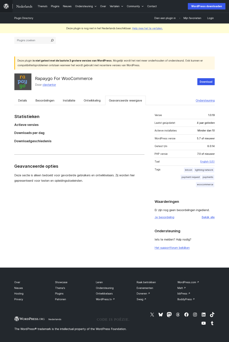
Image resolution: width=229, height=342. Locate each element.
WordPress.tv (105, 299)
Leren (99, 282)
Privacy (18, 299)
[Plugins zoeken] (52, 40)
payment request (191, 177)
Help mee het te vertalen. (147, 28)
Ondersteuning (205, 100)
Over (17, 282)
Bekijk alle (208, 217)
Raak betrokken (146, 282)
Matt (181, 287)
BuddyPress (186, 299)
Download (206, 81)
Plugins (59, 293)
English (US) (207, 161)
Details (22, 100)
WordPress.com (188, 282)
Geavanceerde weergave (125, 100)
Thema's (60, 287)
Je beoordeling (164, 217)
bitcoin (188, 170)
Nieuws (18, 287)
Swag (141, 299)
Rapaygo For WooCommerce (63, 78)
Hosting (18, 293)
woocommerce (205, 184)
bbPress (183, 293)
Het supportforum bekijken (172, 247)
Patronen (60, 299)
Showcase (61, 282)
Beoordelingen (44, 100)
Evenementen (145, 287)
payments (208, 177)
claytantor (49, 84)
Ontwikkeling (92, 100)
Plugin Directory (23, 18)
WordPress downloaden (206, 6)
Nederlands (54, 319)
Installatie (69, 100)
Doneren (143, 293)
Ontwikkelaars (104, 293)
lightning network (204, 170)
